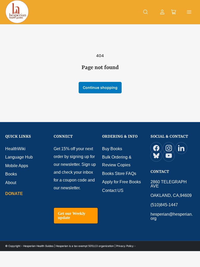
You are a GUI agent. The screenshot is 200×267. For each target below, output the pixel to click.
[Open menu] (189, 12)
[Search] (145, 12)
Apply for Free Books (121, 182)
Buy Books (112, 149)
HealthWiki (15, 149)
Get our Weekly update (71, 215)
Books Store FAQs (119, 173)
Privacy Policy (125, 245)
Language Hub (19, 157)
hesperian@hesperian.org (172, 216)
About (10, 182)
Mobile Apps (16, 165)
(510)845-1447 (164, 205)
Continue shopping (100, 87)
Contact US (112, 190)
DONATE (14, 193)
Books (11, 174)
